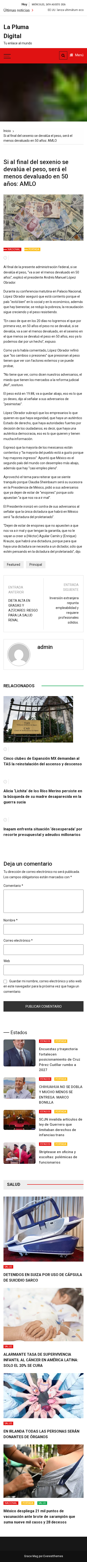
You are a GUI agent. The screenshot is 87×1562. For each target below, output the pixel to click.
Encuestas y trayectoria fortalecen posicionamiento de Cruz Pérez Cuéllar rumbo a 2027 (59, 1059)
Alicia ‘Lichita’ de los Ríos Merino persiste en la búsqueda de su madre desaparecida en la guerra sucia (42, 796)
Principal (35, 564)
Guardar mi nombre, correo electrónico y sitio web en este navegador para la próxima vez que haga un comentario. (42, 986)
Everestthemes (53, 1556)
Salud (8, 1267)
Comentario (13, 886)
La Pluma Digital (16, 31)
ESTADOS (45, 1041)
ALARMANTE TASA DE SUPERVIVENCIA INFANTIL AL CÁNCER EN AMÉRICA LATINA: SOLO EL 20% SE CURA (40, 1360)
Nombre (10, 920)
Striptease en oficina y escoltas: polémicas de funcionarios (58, 1157)
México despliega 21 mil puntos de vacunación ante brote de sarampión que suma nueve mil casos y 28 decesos (39, 1516)
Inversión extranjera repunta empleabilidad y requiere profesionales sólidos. (64, 610)
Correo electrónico (18, 940)
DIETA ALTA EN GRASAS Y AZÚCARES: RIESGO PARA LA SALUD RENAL (23, 610)
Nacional (14, 249)
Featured (13, 564)
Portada (34, 249)
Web (6, 961)
